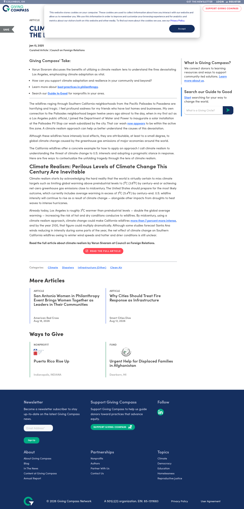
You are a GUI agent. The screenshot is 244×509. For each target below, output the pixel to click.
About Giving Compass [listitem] (37, 458)
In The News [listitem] (31, 468)
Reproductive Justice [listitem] (170, 478)
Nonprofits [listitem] (97, 458)
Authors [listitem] (95, 463)
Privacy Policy (179, 501)
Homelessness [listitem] (166, 473)
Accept (182, 28)
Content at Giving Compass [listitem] (40, 473)
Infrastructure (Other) (92, 267)
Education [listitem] (164, 468)
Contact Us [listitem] (97, 473)
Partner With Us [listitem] (100, 468)
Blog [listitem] (26, 463)
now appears (136, 123)
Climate (53, 267)
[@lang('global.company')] (16, 8)
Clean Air (116, 267)
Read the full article (105, 251)
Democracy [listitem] (164, 463)
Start (187, 97)
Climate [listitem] (162, 458)
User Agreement (210, 501)
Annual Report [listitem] (32, 478)
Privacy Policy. (177, 20)
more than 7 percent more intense (153, 220)
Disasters (68, 267)
